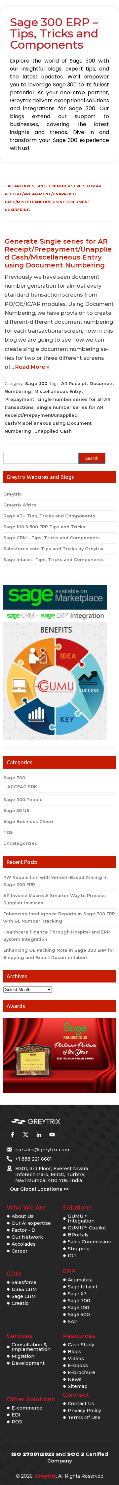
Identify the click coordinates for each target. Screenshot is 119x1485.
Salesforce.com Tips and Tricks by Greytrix (53, 548)
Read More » (32, 367)
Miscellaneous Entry (57, 391)
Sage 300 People (23, 799)
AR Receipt (73, 383)
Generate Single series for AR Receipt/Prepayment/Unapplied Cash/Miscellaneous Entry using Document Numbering (58, 253)
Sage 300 (36, 383)
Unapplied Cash (53, 431)
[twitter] (25, 1134)
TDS (8, 832)
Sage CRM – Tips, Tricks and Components (51, 537)
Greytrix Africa (20, 505)
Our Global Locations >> (39, 1189)
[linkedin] (38, 1134)
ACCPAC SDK (22, 786)
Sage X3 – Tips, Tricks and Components (49, 515)
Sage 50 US (16, 810)
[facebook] (12, 1134)
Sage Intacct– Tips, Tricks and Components (53, 559)
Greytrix (12, 494)
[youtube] (52, 1134)
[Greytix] (49, 1122)
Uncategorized (20, 843)
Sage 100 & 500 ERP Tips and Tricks (44, 526)
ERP (69, 1271)
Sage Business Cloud (28, 821)
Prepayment (19, 399)
